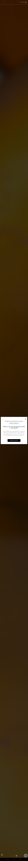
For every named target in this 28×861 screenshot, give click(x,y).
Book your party (14, 440)
